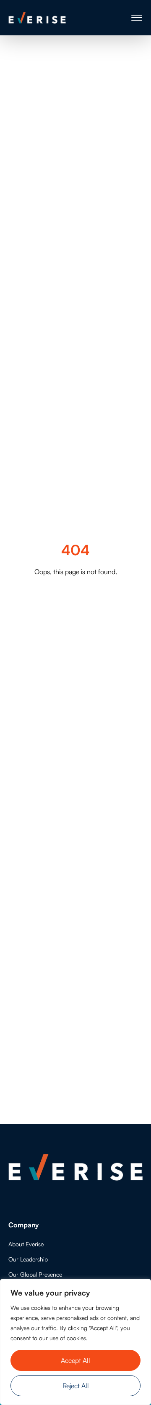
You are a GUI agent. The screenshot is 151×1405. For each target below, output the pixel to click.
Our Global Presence (35, 1274)
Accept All (75, 1360)
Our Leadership (28, 1259)
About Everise (26, 1244)
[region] (75, 1342)
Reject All (75, 1385)
